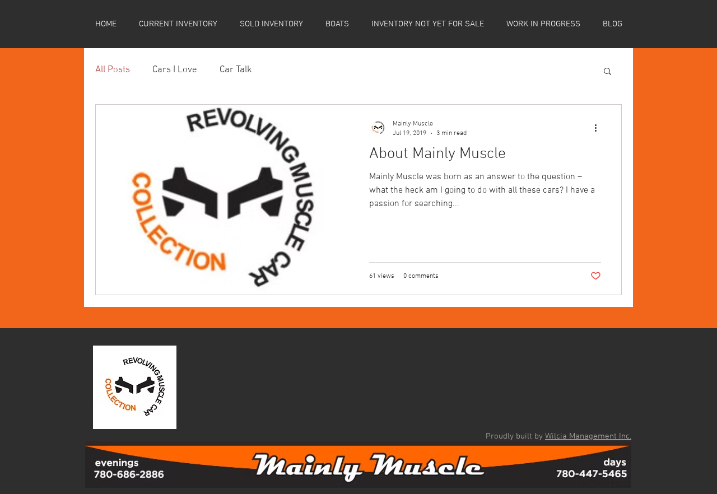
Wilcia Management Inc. (588, 436)
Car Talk (236, 70)
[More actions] (599, 127)
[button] (607, 72)
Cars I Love (174, 70)
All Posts (112, 70)
